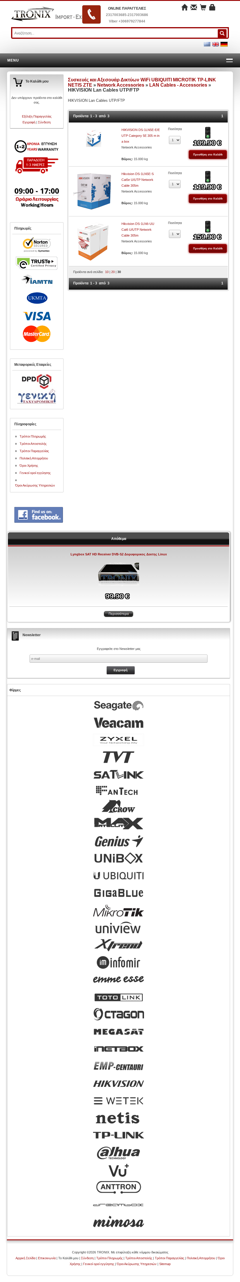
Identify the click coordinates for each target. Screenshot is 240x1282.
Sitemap (165, 1264)
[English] (215, 44)
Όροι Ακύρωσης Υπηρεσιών (35, 485)
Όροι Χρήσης (29, 465)
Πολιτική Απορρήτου (34, 458)
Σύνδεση (44, 122)
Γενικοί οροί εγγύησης (35, 473)
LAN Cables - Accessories (178, 85)
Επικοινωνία (47, 1258)
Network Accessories (120, 85)
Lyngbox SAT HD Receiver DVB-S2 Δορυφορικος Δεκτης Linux (119, 554)
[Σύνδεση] (212, 8)
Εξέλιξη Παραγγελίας (37, 116)
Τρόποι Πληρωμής (33, 436)
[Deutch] (224, 44)
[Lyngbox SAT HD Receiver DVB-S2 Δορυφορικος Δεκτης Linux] (118, 574)
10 (107, 272)
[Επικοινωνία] (194, 8)
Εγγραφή (29, 122)
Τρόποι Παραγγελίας (34, 451)
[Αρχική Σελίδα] (184, 8)
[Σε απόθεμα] (207, 132)
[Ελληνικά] (207, 44)
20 (113, 272)
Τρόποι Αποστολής (33, 443)
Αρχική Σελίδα (25, 1258)
